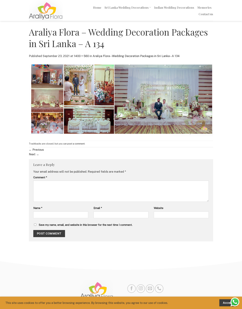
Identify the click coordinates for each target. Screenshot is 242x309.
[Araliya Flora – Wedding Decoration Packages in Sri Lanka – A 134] (121, 99)
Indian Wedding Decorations (174, 7)
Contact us (206, 14)
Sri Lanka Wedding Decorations (127, 7)
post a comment (76, 143)
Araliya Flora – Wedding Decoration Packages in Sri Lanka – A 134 (136, 56)
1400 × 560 (81, 56)
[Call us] (159, 288)
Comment (40, 177)
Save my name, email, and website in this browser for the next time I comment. (85, 224)
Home (97, 7)
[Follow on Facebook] (131, 288)
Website (158, 207)
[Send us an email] (150, 288)
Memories (204, 7)
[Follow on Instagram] (141, 288)
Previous (36, 149)
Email (98, 207)
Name (37, 207)
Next (34, 154)
